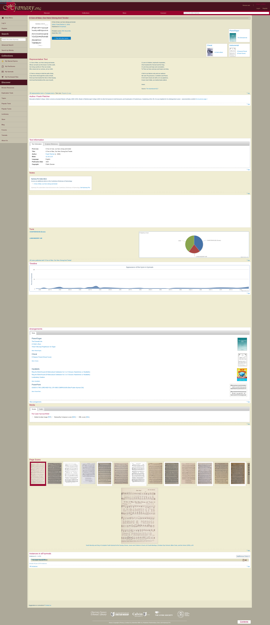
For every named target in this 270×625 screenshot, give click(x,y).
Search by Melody (8, 50)
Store (124, 13)
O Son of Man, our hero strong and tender (45, 184)
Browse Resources (8, 88)
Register (265, 8)
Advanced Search (7, 45)
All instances (34, 566)
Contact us (48, 605)
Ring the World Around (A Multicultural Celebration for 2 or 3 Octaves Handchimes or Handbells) (61, 372)
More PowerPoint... (36, 391)
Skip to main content (6, 1)
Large (69, 93)
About (110, 622)
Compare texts (49, 93)
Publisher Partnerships (149, 622)
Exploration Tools (7, 93)
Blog (3, 124)
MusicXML (68, 31)
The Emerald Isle (242, 37)
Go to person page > (202, 99)
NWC (74, 417)
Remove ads (246, 5)
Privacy (122, 622)
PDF (63, 31)
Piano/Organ (234, 31)
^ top (248, 93)
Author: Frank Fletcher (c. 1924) (61, 24)
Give (158, 622)
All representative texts (37, 93)
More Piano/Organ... (37, 350)
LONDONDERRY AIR (36, 238)
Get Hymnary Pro (85, 187)
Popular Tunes (6, 109)
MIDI (60, 33)
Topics (4, 98)
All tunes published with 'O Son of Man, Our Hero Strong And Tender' (51, 260)
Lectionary (5, 114)
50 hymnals (62, 26)
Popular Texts (6, 103)
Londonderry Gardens (38, 377)
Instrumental (234, 45)
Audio (41, 409)
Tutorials (4, 135)
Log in (258, 8)
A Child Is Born (219, 52)
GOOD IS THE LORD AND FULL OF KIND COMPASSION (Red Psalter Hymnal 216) (58, 387)
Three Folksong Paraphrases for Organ (43, 347)
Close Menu (9, 18)
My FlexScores (10, 66)
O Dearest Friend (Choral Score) (41, 357)
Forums (4, 130)
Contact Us (128, 622)
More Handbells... (36, 381)
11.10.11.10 (49, 156)
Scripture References (51, 144)
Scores (34, 409)
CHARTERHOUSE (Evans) (37, 232)
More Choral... (35, 361)
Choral (209, 45)
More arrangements (35, 402)
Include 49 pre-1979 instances (38, 563)
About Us (5, 140)
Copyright (116, 622)
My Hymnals (9, 71)
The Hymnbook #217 (152, 88)
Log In (4, 23)
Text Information (37, 144)
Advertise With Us (137, 622)
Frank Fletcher (50, 154)
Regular (64, 93)
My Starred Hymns (11, 61)
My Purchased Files (11, 77)
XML (87, 417)
